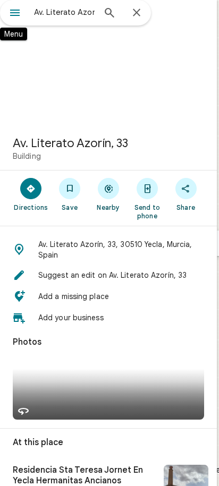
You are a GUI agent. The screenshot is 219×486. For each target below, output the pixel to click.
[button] (108, 250)
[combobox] (64, 12)
